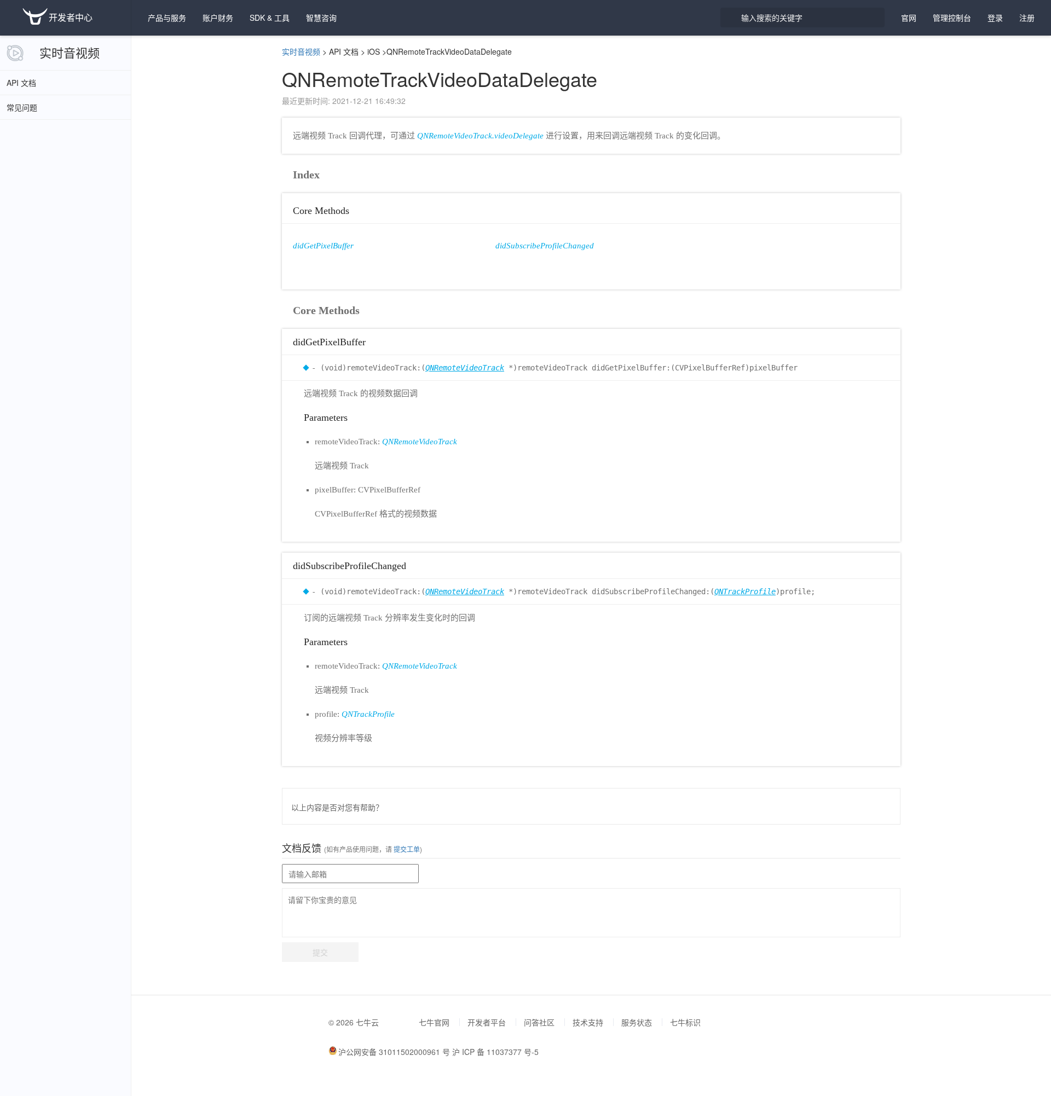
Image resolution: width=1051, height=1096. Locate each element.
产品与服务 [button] (167, 17)
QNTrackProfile (745, 591)
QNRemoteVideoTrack (464, 367)
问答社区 (539, 1022)
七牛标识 (685, 1022)
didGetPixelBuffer (323, 245)
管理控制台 (952, 17)
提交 (320, 952)
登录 (995, 17)
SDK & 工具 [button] (270, 17)
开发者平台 (486, 1022)
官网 (908, 17)
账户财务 (218, 17)
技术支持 (588, 1022)
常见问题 (22, 107)
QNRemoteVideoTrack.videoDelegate (480, 135)
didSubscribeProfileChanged (544, 245)
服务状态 (636, 1022)
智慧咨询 (321, 17)
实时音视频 (69, 52)
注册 (1027, 17)
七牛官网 (434, 1022)
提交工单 (406, 849)
